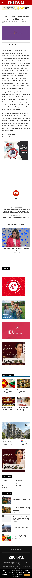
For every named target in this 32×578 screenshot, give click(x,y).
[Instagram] (15, 549)
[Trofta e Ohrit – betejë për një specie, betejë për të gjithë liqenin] (6, 500)
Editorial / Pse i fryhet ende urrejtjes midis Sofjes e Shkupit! (20, 536)
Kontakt (26, 562)
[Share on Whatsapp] (18, 45)
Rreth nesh (7, 562)
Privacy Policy (16, 564)
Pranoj (26, 574)
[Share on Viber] (21, 45)
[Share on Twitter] (12, 45)
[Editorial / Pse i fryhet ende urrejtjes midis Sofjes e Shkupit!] (6, 538)
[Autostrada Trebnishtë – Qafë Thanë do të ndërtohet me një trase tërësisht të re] (6, 528)
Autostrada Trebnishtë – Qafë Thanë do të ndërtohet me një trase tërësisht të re (20, 527)
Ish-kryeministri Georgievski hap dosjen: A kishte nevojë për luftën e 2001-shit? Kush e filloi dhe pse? (21, 518)
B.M (16, 198)
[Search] (30, 2)
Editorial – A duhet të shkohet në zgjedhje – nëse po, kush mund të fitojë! (7, 410)
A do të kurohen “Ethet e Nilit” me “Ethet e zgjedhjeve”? (23, 409)
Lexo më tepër (16, 576)
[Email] (20, 549)
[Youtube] (18, 549)
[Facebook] (11, 549)
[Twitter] (13, 549)
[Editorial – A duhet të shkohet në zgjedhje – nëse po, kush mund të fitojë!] (8, 401)
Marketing (20, 562)
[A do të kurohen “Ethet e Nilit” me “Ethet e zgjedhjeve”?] (23, 401)
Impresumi (14, 562)
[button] (3, 241)
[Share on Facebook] (9, 45)
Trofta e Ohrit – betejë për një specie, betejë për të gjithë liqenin (21, 498)
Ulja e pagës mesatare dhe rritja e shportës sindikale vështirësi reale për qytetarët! (21, 509)
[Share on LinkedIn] (15, 45)
